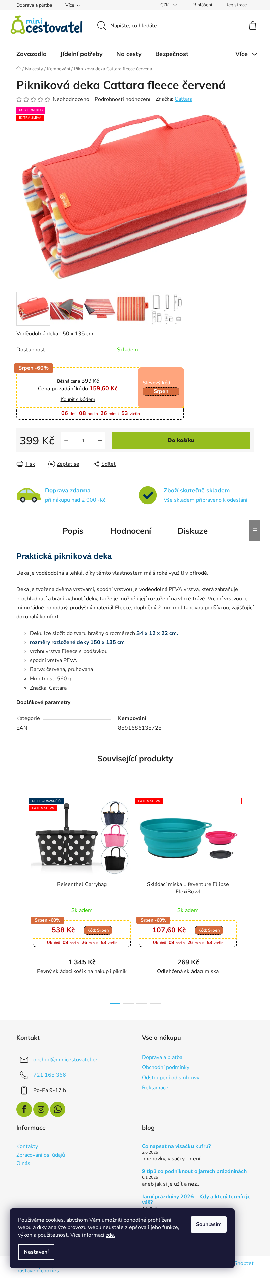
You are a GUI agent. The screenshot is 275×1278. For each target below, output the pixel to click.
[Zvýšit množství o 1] (100, 440)
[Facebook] (24, 1109)
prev (21, 899)
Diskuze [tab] (193, 531)
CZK (165, 5)
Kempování (132, 718)
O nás (23, 1164)
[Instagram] (41, 1109)
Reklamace (155, 1087)
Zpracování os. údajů (40, 1155)
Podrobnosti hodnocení (122, 99)
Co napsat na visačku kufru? (176, 1147)
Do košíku (181, 440)
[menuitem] (31, 53)
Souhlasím (209, 1224)
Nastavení (36, 1252)
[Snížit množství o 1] (66, 440)
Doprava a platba (34, 5)
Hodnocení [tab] (130, 531)
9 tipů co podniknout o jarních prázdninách (194, 1172)
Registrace (236, 5)
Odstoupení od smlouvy (170, 1077)
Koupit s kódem (78, 399)
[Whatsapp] (57, 1109)
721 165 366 (49, 1075)
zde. (110, 1235)
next (248, 899)
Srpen (161, 391)
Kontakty (27, 1147)
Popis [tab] (73, 531)
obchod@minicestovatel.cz (65, 1059)
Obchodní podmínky (165, 1067)
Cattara (183, 99)
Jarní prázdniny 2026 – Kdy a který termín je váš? (196, 1200)
